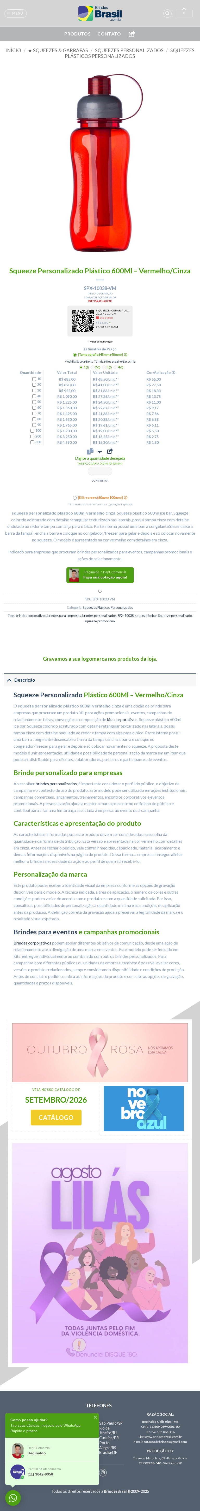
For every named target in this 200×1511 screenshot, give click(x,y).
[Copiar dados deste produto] (90, 451)
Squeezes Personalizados (129, 50)
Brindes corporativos (32, 942)
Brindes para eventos (45, 932)
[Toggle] (9, 680)
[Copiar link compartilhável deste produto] (110, 451)
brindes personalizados (99, 615)
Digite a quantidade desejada (100, 460)
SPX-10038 (126, 615)
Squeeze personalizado (175, 615)
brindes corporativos (31, 615)
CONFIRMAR (100, 480)
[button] (15, 13)
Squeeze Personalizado (48, 695)
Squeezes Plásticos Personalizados (130, 53)
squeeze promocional (100, 621)
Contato (109, 34)
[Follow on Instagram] (103, 1473)
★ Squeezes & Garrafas (58, 50)
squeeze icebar (146, 615)
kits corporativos (122, 719)
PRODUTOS (77, 34)
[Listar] (100, 591)
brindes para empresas (64, 615)
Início (13, 50)
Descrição (24, 680)
